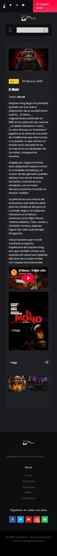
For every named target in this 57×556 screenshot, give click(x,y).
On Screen (15, 83)
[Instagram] (17, 5)
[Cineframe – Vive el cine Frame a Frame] (28, 18)
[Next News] (38, 381)
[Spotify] (4, 7)
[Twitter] (11, 5)
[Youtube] (23, 5)
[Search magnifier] (45, 30)
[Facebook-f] (4, 5)
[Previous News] (18, 381)
